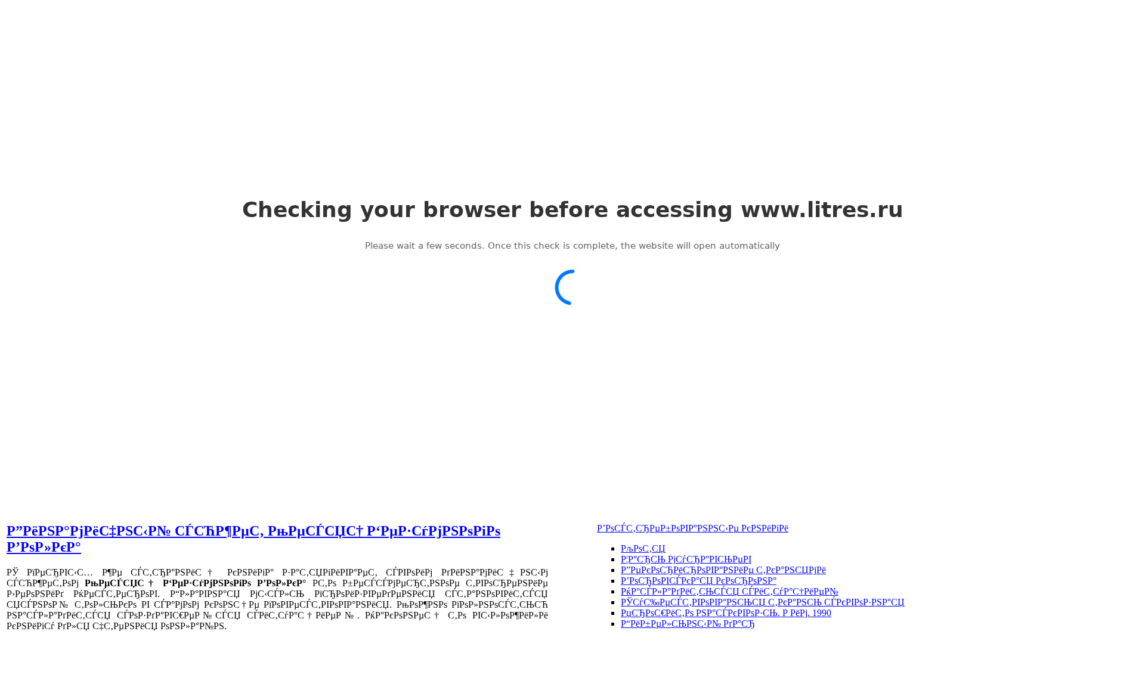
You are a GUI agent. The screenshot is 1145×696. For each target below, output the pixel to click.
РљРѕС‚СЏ (643, 548)
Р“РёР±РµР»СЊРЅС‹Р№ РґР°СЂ (688, 623)
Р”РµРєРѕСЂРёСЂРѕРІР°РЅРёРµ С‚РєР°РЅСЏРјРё (723, 570)
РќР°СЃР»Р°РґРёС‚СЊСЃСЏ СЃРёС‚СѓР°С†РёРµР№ (729, 591)
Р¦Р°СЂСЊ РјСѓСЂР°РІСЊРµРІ (686, 559)
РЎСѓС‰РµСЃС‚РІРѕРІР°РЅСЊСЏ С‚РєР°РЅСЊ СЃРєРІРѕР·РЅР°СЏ (763, 602)
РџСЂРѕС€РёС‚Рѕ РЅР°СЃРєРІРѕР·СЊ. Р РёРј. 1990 (726, 613)
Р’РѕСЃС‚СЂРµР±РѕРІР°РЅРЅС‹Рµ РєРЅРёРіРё (692, 528)
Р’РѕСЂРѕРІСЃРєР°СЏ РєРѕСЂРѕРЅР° (698, 581)
